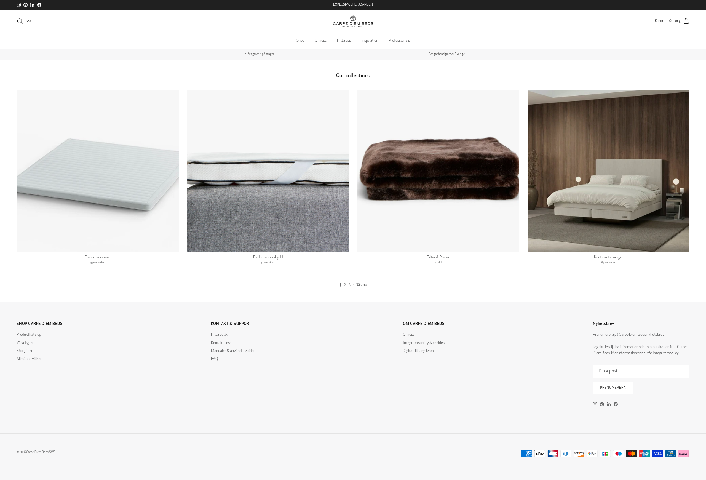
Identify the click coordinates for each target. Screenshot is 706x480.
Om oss (321, 41)
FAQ (214, 359)
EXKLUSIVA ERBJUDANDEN (353, 4)
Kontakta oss (221, 343)
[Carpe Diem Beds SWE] (353, 21)
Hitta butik (219, 335)
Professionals (399, 41)
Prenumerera (613, 388)
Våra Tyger (25, 343)
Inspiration (369, 41)
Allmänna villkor (29, 359)
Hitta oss (344, 41)
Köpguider (25, 351)
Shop (300, 41)
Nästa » (361, 285)
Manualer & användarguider (233, 351)
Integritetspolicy (665, 353)
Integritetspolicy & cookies (424, 343)
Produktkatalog (29, 335)
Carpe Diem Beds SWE (40, 452)
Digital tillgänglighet (418, 351)
